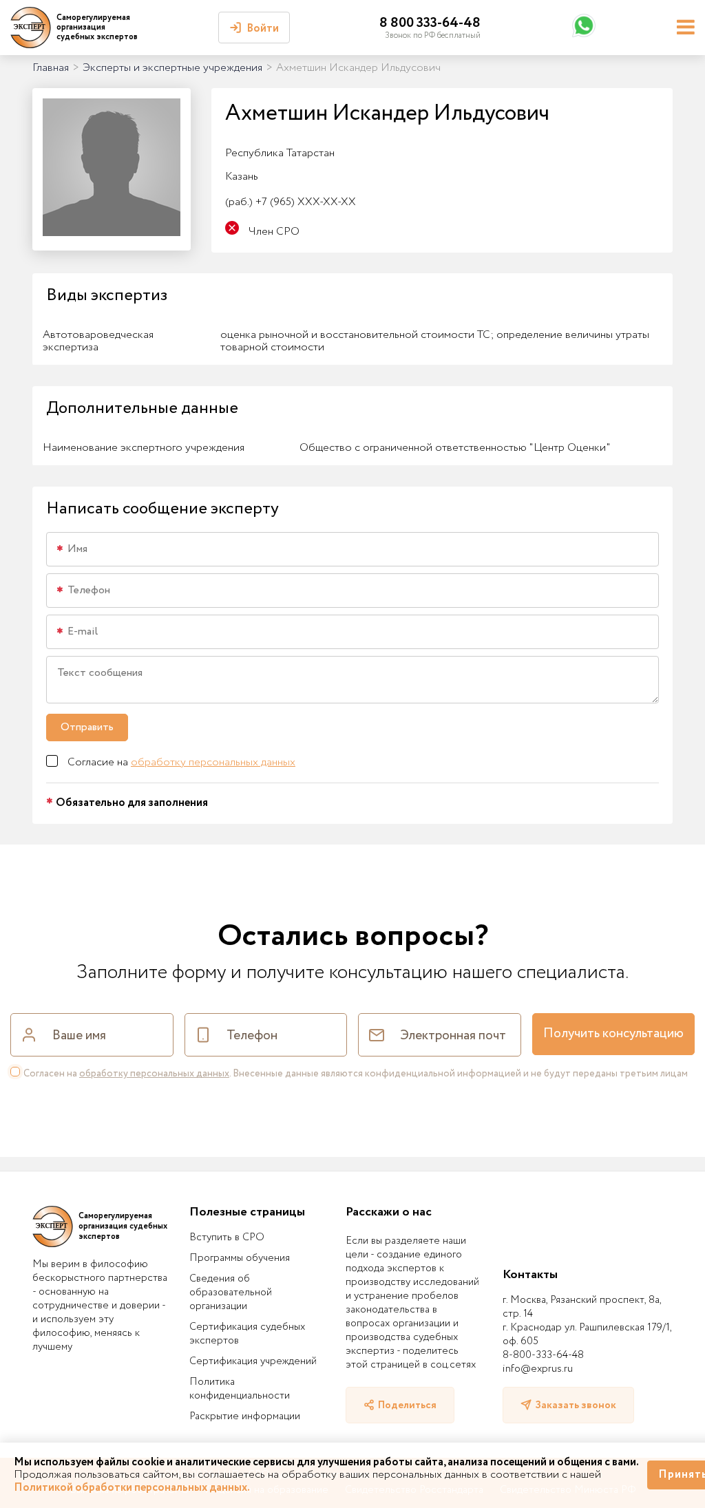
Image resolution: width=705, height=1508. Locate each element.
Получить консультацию (613, 1033)
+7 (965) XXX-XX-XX (290, 202)
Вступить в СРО (226, 1237)
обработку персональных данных (213, 762)
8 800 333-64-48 (430, 23)
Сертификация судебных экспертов (247, 1333)
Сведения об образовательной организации (230, 1292)
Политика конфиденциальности (239, 1388)
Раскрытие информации (244, 1416)
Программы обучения (239, 1258)
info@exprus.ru (538, 1369)
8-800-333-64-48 (543, 1355)
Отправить (87, 727)
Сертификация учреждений (253, 1361)
